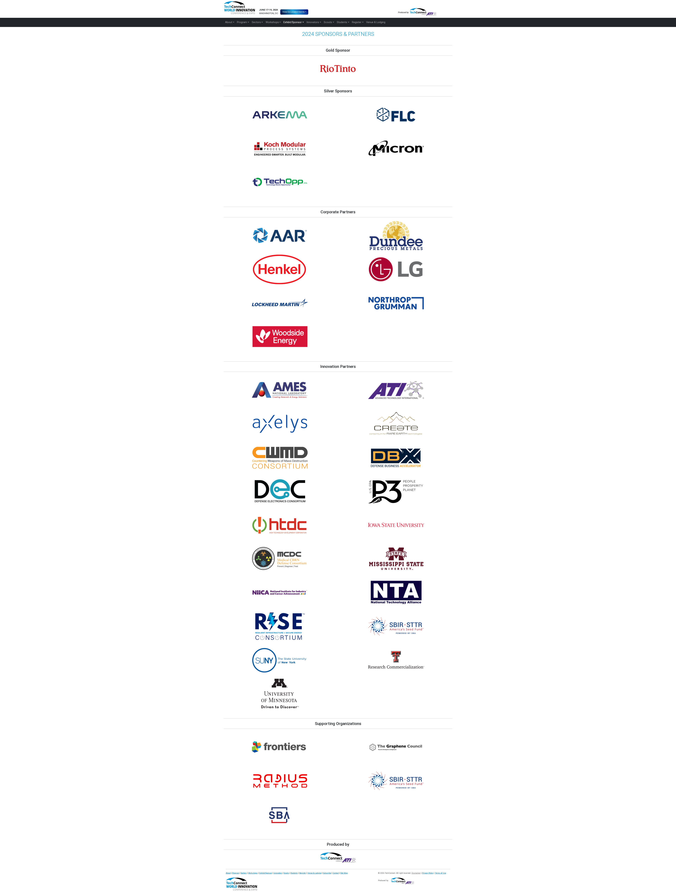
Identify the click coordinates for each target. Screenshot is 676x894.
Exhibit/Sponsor (265, 873)
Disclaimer (416, 873)
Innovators (278, 873)
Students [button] (342, 22)
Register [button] (356, 22)
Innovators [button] (312, 22)
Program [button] (242, 22)
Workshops (253, 873)
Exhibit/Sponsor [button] (292, 22)
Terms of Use (440, 873)
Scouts (286, 873)
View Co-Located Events (294, 12)
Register (302, 873)
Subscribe (327, 873)
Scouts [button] (328, 22)
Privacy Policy (427, 873)
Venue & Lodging (375, 22)
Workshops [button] (272, 22)
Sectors (244, 873)
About (228, 873)
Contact (336, 873)
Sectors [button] (256, 22)
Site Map (344, 873)
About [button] (228, 22)
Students (294, 873)
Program (235, 873)
